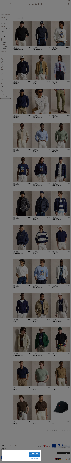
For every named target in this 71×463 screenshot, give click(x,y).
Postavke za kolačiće (34, 458)
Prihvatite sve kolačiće (34, 453)
